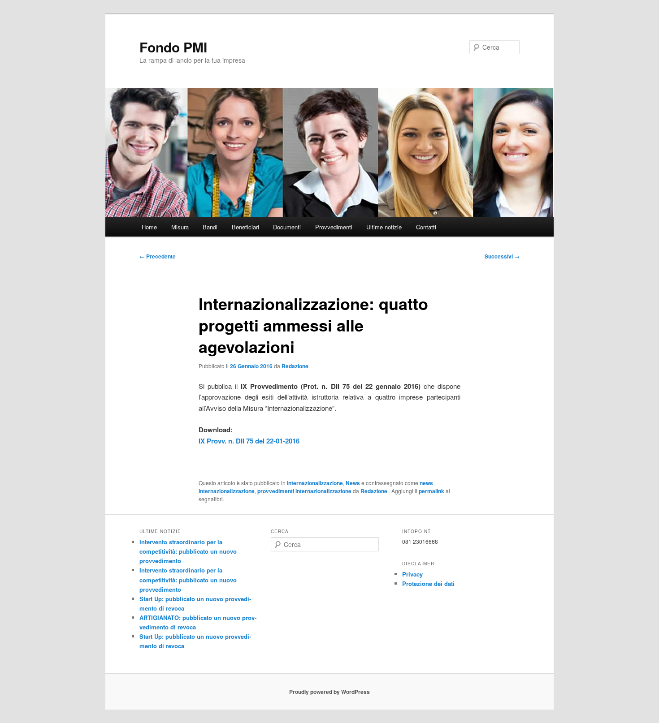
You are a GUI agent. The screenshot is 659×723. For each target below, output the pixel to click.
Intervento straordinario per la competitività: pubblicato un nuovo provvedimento (188, 551)
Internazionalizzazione (315, 483)
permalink (431, 491)
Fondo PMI (173, 46)
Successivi (502, 256)
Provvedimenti (333, 227)
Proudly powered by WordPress (329, 692)
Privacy (412, 574)
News (353, 483)
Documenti (287, 227)
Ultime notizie (384, 227)
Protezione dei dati (428, 583)
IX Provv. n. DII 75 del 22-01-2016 (249, 441)
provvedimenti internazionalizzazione (304, 491)
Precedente (157, 256)
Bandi (210, 227)
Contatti (426, 227)
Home (149, 227)
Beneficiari (245, 227)
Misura (180, 227)
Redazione (295, 366)
